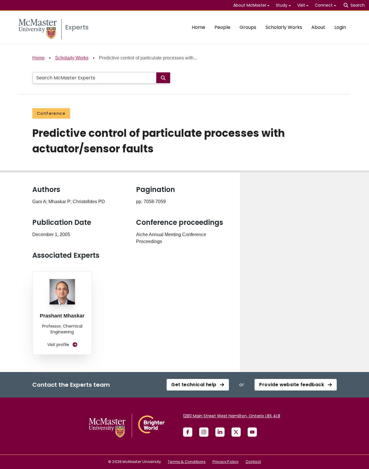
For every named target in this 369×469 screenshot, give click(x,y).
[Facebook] (187, 432)
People (222, 27)
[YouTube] (252, 432)
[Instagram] (203, 432)
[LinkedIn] (220, 432)
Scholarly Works (284, 27)
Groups (248, 27)
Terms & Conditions (187, 461)
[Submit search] (163, 77)
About (318, 27)
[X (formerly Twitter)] (236, 432)
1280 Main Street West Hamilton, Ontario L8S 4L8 (231, 416)
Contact (253, 461)
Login (340, 27)
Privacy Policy (225, 461)
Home (198, 27)
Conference (51, 113)
